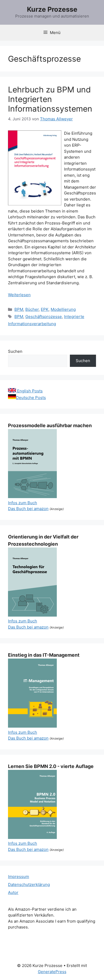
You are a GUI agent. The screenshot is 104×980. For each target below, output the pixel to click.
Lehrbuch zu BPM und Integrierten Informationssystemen (50, 99)
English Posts (29, 390)
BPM (18, 309)
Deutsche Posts (31, 397)
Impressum (18, 876)
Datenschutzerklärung (29, 884)
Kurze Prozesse (52, 9)
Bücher (32, 309)
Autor (13, 892)
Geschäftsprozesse (43, 316)
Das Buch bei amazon (28, 508)
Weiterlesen (19, 294)
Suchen (15, 351)
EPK (45, 309)
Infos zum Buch (22, 502)
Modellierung (63, 309)
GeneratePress (52, 971)
